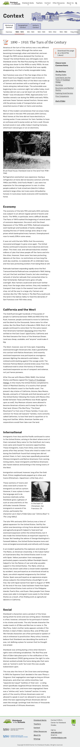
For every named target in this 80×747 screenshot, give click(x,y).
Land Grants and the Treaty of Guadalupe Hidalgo (62, 80)
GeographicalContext (22, 26)
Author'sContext (36, 26)
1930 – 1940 (52, 32)
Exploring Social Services (64, 93)
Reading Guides (60, 75)
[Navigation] (11, 3)
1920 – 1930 (41, 32)
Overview (9, 32)
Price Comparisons (62, 96)
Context (37, 728)
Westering (29, 331)
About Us (37, 735)
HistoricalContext (9, 26)
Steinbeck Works (40, 720)
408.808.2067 (56, 733)
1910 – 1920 (30, 32)
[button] (28, 3)
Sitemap (37, 739)
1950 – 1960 (63, 32)
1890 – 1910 (19, 32)
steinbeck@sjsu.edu (58, 738)
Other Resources (40, 731)
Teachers (39, 3)
